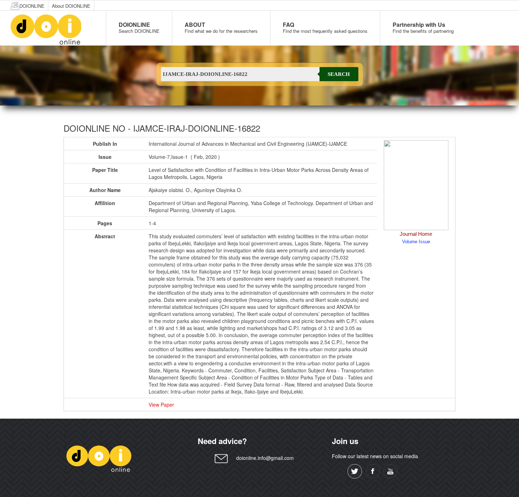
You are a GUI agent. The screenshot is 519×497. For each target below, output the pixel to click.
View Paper (161, 404)
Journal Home (416, 234)
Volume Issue (416, 241)
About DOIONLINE (71, 5)
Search (339, 74)
